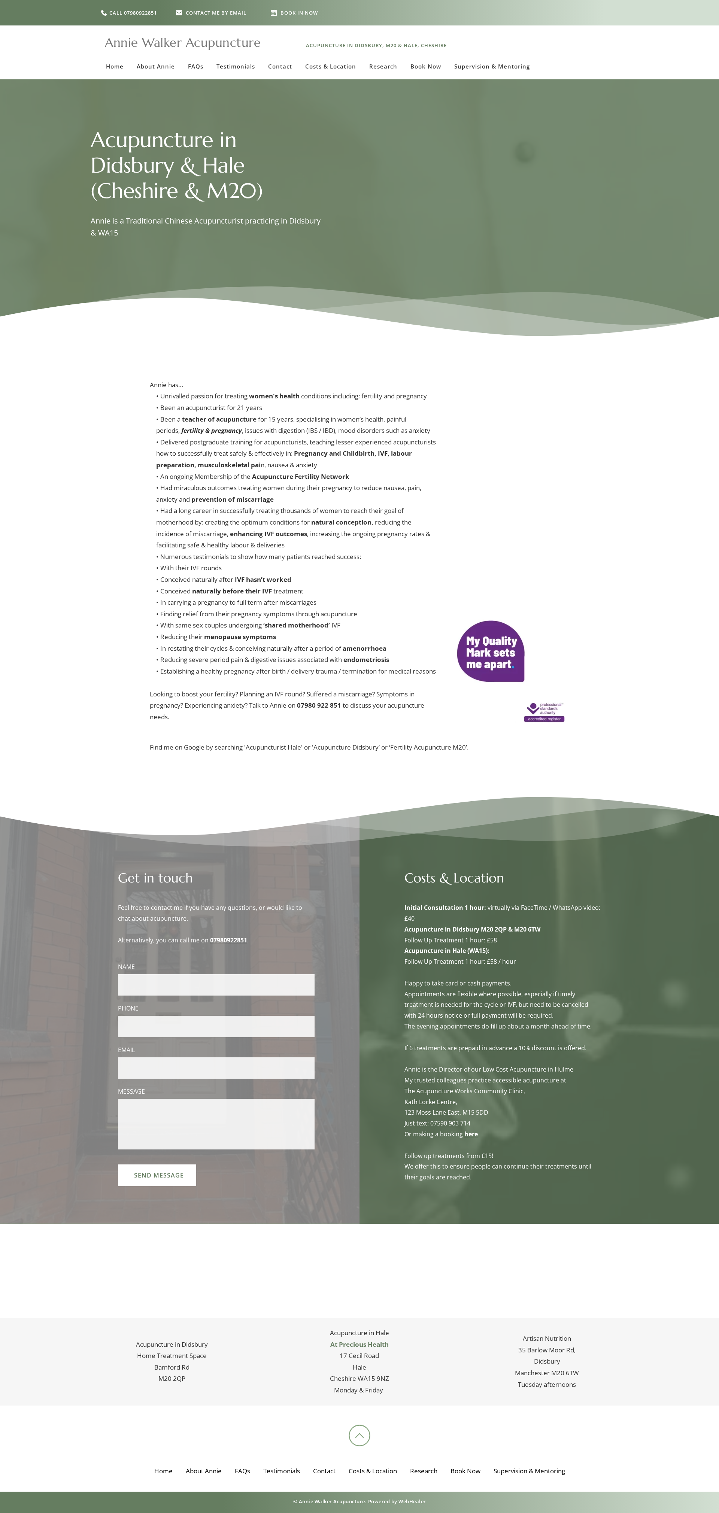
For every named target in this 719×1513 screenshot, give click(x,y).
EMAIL (126, 1050)
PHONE (128, 1008)
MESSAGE (131, 1091)
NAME (126, 967)
